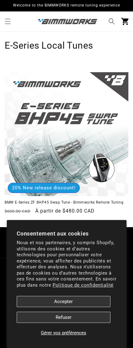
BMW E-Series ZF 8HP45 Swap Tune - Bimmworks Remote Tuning (64, 202)
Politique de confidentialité (83, 285)
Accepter (63, 301)
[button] (8, 21)
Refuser (63, 317)
